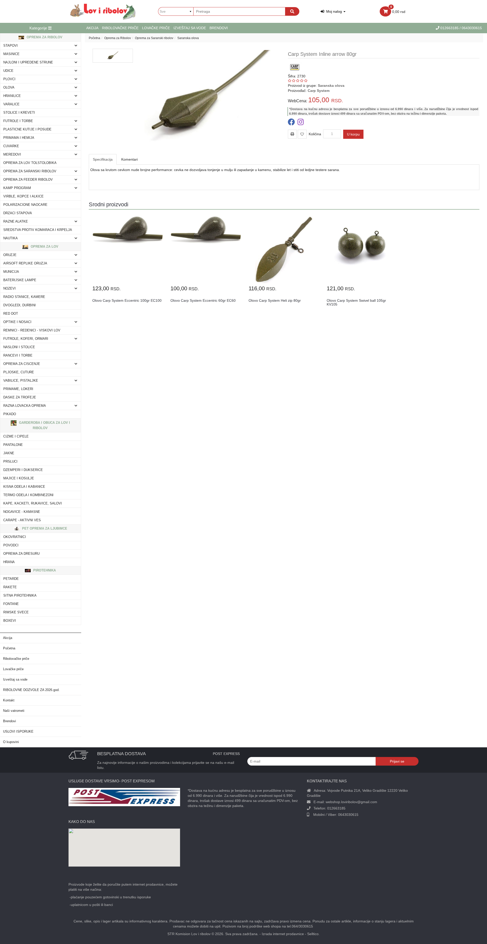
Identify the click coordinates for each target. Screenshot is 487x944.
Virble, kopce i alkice (23, 196)
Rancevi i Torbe (17, 355)
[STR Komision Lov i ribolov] (103, 11)
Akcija (92, 28)
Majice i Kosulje (18, 478)
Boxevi (9, 620)
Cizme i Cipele (16, 436)
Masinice (11, 54)
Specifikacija (103, 159)
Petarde (11, 579)
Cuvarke (11, 146)
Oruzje (9, 255)
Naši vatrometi (13, 711)
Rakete (10, 587)
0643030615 (348, 815)
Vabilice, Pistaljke (20, 380)
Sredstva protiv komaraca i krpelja (37, 230)
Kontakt (8, 700)
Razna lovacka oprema (24, 406)
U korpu (353, 134)
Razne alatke (15, 221)
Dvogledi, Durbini (19, 305)
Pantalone (13, 445)
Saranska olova (188, 38)
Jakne (8, 453)
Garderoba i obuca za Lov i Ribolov (44, 425)
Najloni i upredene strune (28, 62)
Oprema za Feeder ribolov (28, 179)
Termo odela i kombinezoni (28, 495)
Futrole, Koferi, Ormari (25, 339)
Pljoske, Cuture (18, 372)
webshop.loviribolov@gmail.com (351, 802)
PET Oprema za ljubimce (44, 528)
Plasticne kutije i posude (27, 129)
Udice (8, 71)
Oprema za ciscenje (21, 364)
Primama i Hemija (18, 138)
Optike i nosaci (17, 322)
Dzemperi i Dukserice (23, 470)
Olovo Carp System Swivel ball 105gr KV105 (356, 302)
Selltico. (313, 934)
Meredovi (12, 154)
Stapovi (10, 45)
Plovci (9, 79)
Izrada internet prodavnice (283, 934)
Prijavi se (397, 761)
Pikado (9, 414)
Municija (11, 272)
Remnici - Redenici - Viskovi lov (31, 330)
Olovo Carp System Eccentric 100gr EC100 (127, 300)
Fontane (11, 604)
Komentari (129, 159)
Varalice (11, 104)
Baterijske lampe (19, 280)
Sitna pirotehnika (20, 595)
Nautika (10, 238)
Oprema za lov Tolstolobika (30, 163)
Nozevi (9, 288)
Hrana (9, 562)
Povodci (11, 545)
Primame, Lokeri (18, 389)
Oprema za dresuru (21, 553)
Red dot (10, 313)
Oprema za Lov (44, 246)
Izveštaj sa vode (189, 28)
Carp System (318, 91)
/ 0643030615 (471, 28)
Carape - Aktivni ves (22, 520)
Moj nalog (333, 11)
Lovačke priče (156, 28)
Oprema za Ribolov (44, 37)
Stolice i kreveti (19, 112)
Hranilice (12, 96)
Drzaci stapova (17, 213)
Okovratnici (14, 537)
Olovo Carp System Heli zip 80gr (275, 300)
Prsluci (10, 461)
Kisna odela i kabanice (24, 486)
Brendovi (219, 28)
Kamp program (17, 188)
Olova (8, 87)
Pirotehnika (44, 570)
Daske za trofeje (19, 397)
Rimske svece (16, 612)
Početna (9, 648)
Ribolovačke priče (120, 28)
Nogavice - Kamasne (21, 512)
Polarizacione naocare (25, 205)
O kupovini (11, 742)
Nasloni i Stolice (19, 347)
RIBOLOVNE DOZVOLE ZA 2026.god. (31, 690)
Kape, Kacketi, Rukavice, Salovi (32, 503)
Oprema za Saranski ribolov (29, 171)
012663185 (450, 28)
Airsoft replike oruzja (25, 263)
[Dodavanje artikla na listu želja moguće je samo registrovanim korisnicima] (302, 134)
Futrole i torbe (18, 121)
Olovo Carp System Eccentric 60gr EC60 (203, 300)
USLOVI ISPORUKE (18, 731)
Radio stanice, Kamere (24, 297)
